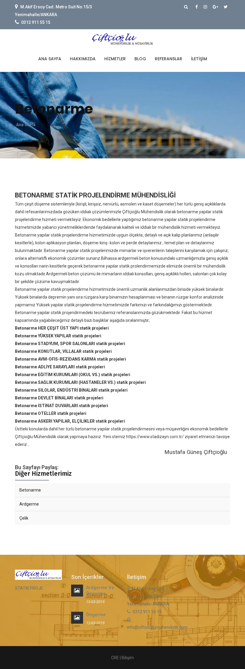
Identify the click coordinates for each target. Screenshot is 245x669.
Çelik (23, 518)
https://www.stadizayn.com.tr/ (155, 436)
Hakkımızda (83, 59)
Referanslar (168, 59)
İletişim (199, 59)
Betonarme (30, 490)
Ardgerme (29, 504)
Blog (140, 59)
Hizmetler (115, 59)
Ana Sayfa (49, 59)
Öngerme (96, 614)
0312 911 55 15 (35, 22)
